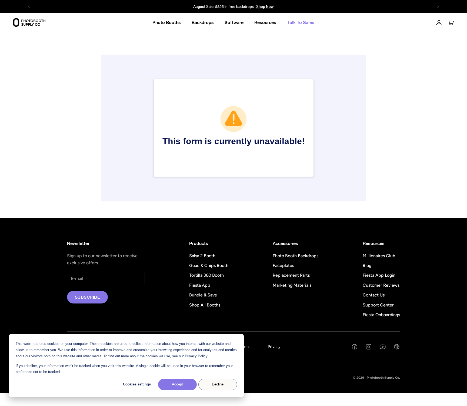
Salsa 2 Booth (202, 255)
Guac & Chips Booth (208, 265)
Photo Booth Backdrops (295, 255)
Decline (218, 384)
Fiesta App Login (379, 275)
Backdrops (203, 22)
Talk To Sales (300, 22)
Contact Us (374, 295)
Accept (177, 384)
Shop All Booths (204, 305)
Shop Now (264, 6)
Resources (265, 22)
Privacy (274, 346)
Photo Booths (166, 22)
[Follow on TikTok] (396, 347)
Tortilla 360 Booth (206, 275)
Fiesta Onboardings (381, 314)
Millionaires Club (379, 255)
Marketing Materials (292, 285)
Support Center (378, 305)
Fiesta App (199, 285)
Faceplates (283, 265)
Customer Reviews (381, 285)
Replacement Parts (291, 275)
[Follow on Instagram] (368, 347)
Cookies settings (137, 384)
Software (234, 22)
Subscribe (87, 297)
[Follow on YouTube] (382, 347)
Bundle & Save (203, 295)
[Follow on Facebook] (354, 347)
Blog (367, 265)
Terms (245, 346)
